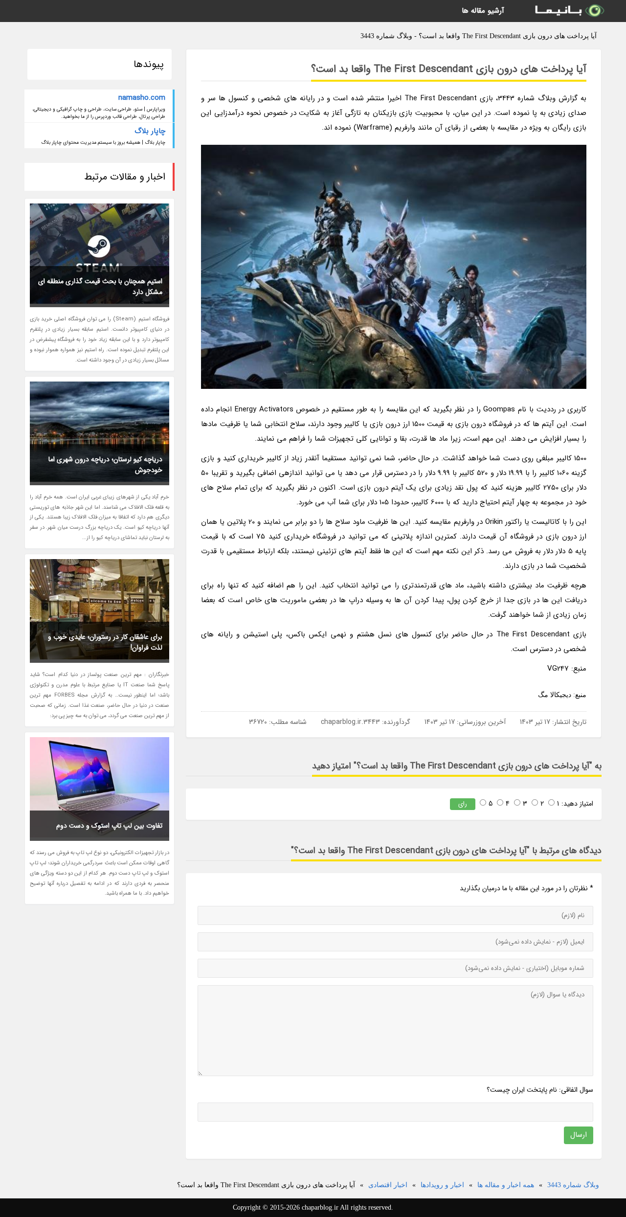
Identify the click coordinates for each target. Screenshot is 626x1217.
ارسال (578, 1135)
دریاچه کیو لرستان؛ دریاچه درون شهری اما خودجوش (105, 464)
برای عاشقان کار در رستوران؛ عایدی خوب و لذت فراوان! (105, 642)
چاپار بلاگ (149, 131)
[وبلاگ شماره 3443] (569, 11)
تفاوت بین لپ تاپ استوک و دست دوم (109, 825)
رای (462, 804)
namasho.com (141, 98)
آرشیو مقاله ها (483, 11)
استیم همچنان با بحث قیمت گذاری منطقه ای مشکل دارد (100, 286)
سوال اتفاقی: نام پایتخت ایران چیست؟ (540, 1089)
